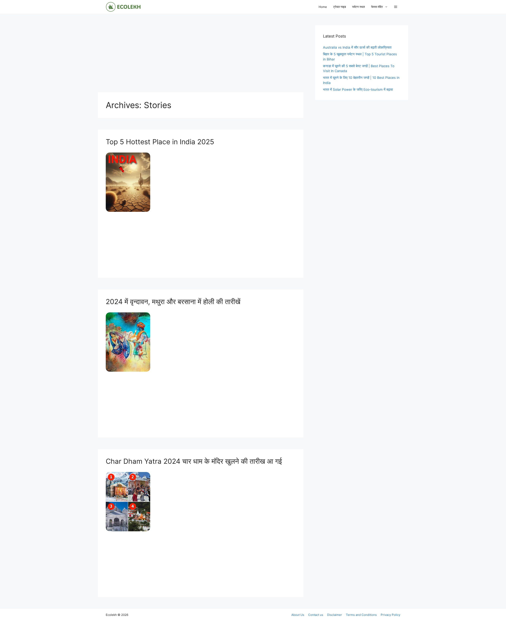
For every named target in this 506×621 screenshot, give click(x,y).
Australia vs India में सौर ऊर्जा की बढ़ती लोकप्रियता (357, 47)
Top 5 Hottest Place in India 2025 (160, 142)
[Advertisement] (200, 53)
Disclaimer (334, 615)
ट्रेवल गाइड (339, 7)
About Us (297, 615)
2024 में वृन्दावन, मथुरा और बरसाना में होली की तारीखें (173, 301)
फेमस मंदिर (377, 7)
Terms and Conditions (361, 615)
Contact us (315, 615)
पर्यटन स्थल (358, 7)
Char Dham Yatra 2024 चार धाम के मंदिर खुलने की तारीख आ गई (194, 461)
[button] (395, 7)
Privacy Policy (390, 615)
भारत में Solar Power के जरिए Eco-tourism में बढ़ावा (358, 89)
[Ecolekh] (123, 7)
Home (323, 7)
